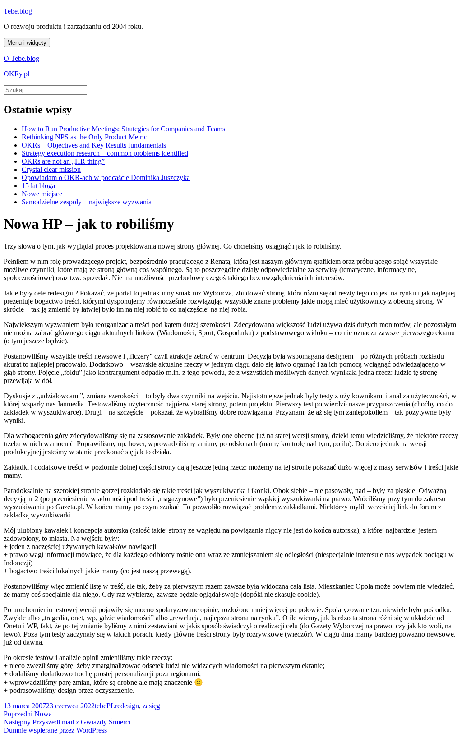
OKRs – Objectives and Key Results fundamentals (94, 145)
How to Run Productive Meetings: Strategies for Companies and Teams (123, 129)
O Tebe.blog (21, 58)
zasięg (151, 706)
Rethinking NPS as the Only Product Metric (84, 137)
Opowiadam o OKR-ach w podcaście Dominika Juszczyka (106, 177)
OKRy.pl (16, 74)
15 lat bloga (38, 185)
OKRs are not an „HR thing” (63, 161)
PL (110, 706)
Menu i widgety (26, 42)
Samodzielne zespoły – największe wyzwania (87, 202)
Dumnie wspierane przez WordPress (55, 730)
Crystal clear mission (51, 169)
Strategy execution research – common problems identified (105, 153)
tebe (100, 706)
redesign (127, 706)
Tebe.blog (18, 11)
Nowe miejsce (42, 194)
